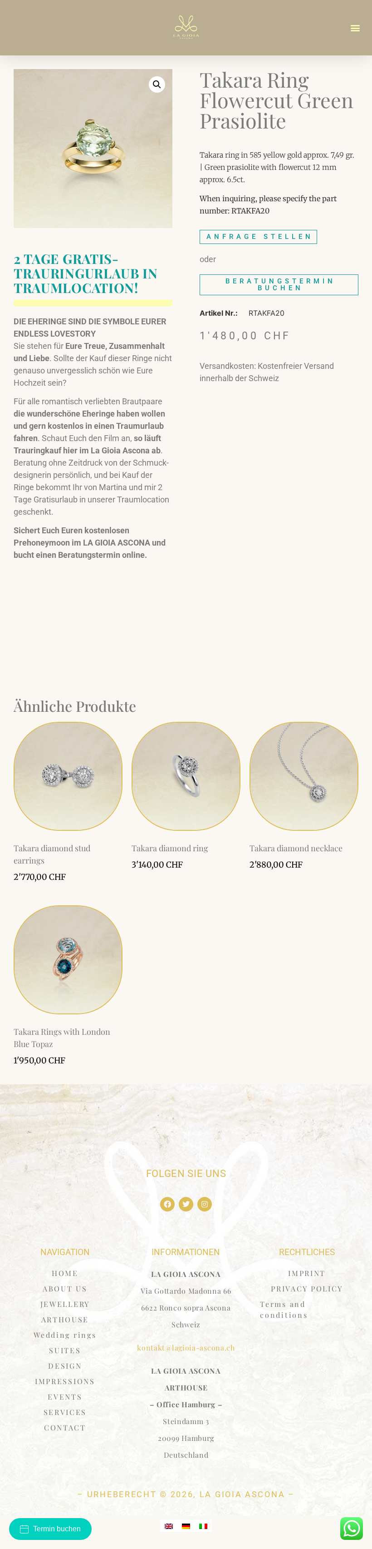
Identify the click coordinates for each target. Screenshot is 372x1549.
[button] (355, 27)
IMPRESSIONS (65, 1381)
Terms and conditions (284, 1309)
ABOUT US (65, 1288)
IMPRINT (307, 1273)
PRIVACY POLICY (307, 1288)
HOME (65, 1273)
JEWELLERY (65, 1304)
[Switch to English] (168, 1525)
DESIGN (65, 1365)
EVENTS (65, 1396)
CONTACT (65, 1427)
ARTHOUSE (65, 1319)
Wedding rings (65, 1335)
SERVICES (65, 1412)
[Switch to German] (186, 1525)
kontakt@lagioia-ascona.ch (186, 1347)
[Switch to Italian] (203, 1525)
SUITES (65, 1350)
